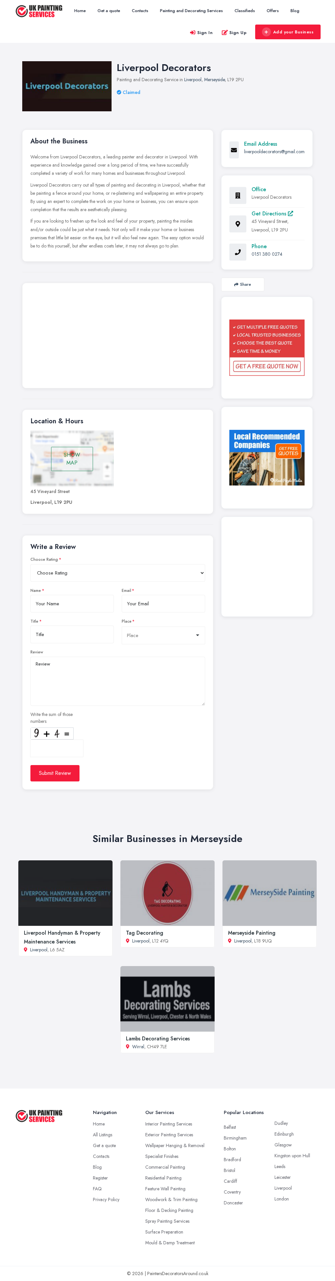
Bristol (229, 1170)
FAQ (97, 1188)
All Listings (102, 1134)
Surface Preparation (164, 1232)
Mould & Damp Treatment (170, 1242)
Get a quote (108, 11)
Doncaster (233, 1202)
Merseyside (214, 79)
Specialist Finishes (161, 1156)
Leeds (279, 1166)
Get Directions (270, 213)
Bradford (232, 1159)
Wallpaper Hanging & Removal (174, 1145)
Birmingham (235, 1138)
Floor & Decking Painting (169, 1210)
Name (35, 591)
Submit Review (55, 773)
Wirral (138, 1046)
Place (127, 621)
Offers (273, 11)
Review (36, 652)
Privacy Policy (106, 1199)
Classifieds (245, 11)
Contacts (140, 11)
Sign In (205, 32)
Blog (295, 11)
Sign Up (238, 32)
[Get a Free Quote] (267, 348)
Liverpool (193, 79)
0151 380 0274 (267, 254)
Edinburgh (284, 1134)
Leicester (282, 1177)
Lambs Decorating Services (158, 1038)
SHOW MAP (72, 459)
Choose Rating (44, 559)
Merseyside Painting (251, 933)
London (281, 1199)
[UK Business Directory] (267, 458)
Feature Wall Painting (165, 1188)
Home (80, 11)
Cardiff (230, 1181)
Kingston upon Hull (292, 1155)
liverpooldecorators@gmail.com (274, 151)
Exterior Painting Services (169, 1134)
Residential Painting (163, 1178)
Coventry (232, 1192)
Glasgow (283, 1145)
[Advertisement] (117, 337)
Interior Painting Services (168, 1124)
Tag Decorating (144, 933)
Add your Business (293, 32)
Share (245, 284)
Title (34, 621)
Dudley (281, 1123)
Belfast (230, 1127)
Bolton (230, 1148)
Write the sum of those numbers (51, 717)
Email (126, 591)
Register (100, 1178)
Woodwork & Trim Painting (171, 1199)
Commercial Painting (165, 1167)
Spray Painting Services (167, 1221)
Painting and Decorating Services (191, 11)
